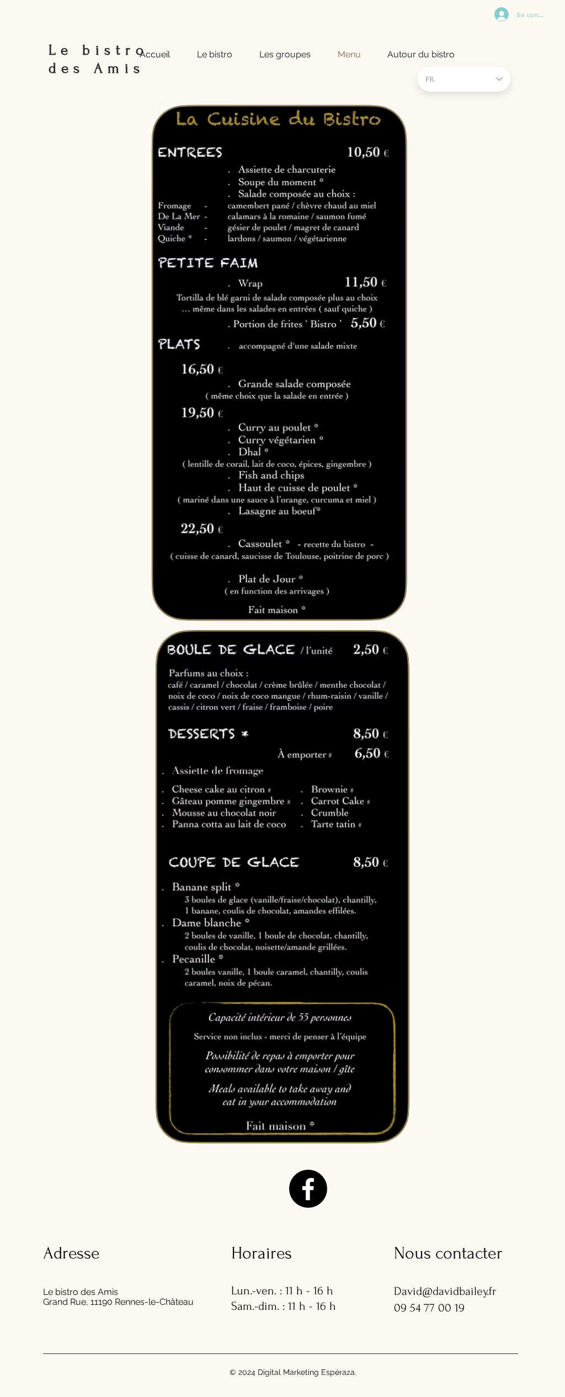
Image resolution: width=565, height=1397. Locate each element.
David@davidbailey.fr (445, 1291)
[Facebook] (308, 1189)
